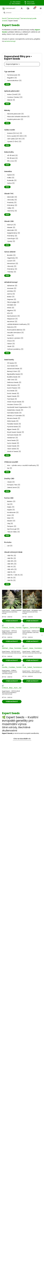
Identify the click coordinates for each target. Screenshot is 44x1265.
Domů (4, 18)
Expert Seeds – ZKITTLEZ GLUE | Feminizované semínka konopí (11, 652)
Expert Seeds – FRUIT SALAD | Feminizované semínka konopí (32, 671)
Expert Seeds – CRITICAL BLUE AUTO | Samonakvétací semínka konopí (11, 692)
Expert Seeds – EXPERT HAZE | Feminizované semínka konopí (32, 652)
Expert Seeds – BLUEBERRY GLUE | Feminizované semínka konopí (32, 612)
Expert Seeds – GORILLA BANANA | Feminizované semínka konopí (11, 612)
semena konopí (9, 41)
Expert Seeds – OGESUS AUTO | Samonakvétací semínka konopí (32, 632)
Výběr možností (12, 621)
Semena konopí (13, 18)
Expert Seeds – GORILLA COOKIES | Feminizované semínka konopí (9, 672)
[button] (40, 8)
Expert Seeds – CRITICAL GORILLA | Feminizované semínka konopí (9, 632)
